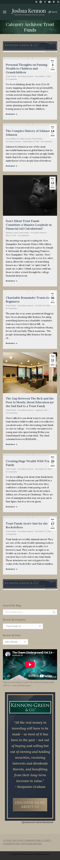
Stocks (28, 139)
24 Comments (11, 413)
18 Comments (46, 141)
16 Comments (11, 79)
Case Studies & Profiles (15, 139)
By (25, 76)
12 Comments (11, 472)
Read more (10, 114)
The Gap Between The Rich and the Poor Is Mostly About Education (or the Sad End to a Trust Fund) (30, 402)
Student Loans (12, 233)
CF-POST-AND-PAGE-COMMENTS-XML (22, 840)
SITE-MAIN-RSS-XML (32, 843)
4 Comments (11, 534)
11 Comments (23, 235)
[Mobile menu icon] (4, 12)
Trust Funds (11, 76)
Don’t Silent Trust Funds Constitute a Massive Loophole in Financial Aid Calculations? (29, 224)
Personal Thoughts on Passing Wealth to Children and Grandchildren (26, 68)
